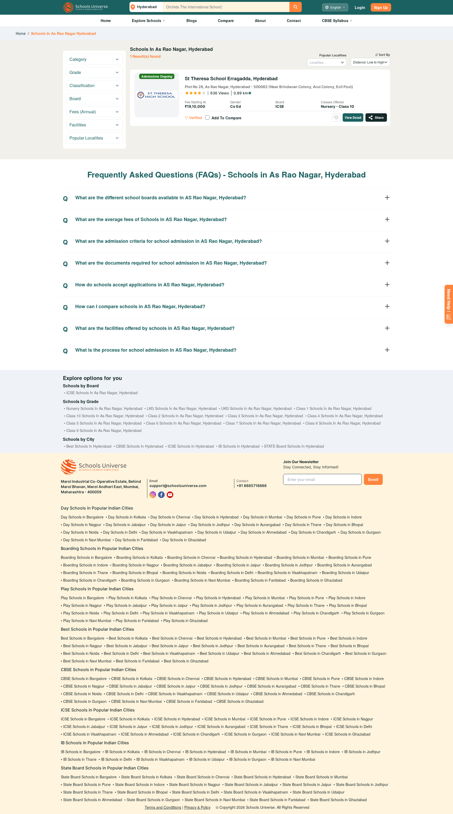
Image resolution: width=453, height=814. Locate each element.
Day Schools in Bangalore (82, 517)
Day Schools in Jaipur (168, 524)
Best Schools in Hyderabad (219, 638)
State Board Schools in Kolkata (146, 776)
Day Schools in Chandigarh (313, 532)
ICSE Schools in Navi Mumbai (295, 734)
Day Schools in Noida (81, 532)
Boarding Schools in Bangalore (86, 557)
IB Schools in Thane (79, 759)
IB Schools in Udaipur (207, 759)
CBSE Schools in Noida (82, 693)
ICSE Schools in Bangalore (83, 718)
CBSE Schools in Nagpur (83, 686)
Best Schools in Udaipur (219, 653)
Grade (75, 72)
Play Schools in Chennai (172, 597)
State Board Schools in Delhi (195, 792)
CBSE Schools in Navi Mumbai (136, 701)
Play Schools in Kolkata (128, 597)
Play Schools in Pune (306, 597)
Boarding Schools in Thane (85, 572)
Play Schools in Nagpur (82, 605)
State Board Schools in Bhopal (142, 792)
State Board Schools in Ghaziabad (338, 799)
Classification (82, 85)
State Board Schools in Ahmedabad (92, 799)
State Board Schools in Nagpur (194, 784)
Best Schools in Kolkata (128, 638)
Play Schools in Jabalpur (126, 605)
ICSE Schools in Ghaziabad (347, 734)
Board (75, 98)
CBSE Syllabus (335, 20)
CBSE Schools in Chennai (178, 678)
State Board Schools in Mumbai (321, 776)
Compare (226, 20)
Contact (294, 20)
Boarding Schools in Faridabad (260, 580)
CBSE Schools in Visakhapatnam (175, 693)
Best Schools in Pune (308, 638)
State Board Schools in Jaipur (306, 784)
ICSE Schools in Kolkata (130, 718)
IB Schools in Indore (323, 751)
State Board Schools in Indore (140, 784)
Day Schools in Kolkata (127, 517)
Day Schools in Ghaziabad (184, 539)
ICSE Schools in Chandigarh (196, 734)
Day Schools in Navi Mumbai (87, 539)
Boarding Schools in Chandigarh (90, 580)
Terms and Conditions (163, 807)
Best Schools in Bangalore (82, 638)
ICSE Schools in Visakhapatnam (89, 734)
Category (78, 59)
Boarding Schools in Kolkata (139, 557)
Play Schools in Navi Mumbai (87, 620)
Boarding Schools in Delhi (232, 572)
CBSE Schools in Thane (320, 686)
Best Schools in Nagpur (82, 645)
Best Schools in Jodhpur (213, 645)
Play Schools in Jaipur (169, 605)
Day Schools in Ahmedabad (264, 532)
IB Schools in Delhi (116, 759)
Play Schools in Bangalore (82, 597)
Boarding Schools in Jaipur (238, 564)
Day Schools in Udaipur (216, 532)
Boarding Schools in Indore (85, 564)
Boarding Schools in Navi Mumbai (202, 580)
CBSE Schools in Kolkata (131, 678)
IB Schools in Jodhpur (362, 751)
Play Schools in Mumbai (265, 597)
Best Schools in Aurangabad (261, 645)
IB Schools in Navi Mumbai (293, 759)
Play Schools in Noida (81, 612)
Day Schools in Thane (303, 524)
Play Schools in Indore (346, 597)
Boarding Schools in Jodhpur (289, 564)
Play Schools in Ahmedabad (266, 612)
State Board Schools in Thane (88, 792)
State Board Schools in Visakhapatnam (256, 792)
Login (360, 7)
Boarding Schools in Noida (184, 572)
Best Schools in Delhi (121, 653)
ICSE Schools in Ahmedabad (145, 734)
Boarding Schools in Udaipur (345, 572)
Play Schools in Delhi (121, 612)
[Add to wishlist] (336, 117)
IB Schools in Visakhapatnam (160, 759)
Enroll (373, 479)
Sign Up (381, 7)
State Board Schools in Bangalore (89, 776)
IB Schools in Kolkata (122, 751)
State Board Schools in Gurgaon (153, 799)
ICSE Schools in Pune (268, 718)
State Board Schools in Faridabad (277, 799)
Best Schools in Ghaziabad (186, 660)
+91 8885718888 (251, 485)
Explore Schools (146, 20)
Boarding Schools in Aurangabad (344, 564)
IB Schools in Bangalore (80, 751)
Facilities (77, 125)
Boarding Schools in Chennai (191, 557)
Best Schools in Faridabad (137, 660)
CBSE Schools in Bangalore (84, 678)
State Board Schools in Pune (87, 784)
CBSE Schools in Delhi (124, 693)
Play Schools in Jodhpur (212, 605)
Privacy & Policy (197, 807)
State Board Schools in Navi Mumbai (215, 799)
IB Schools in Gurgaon (247, 759)
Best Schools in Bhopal (350, 645)
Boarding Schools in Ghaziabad (316, 580)
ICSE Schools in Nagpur (353, 718)
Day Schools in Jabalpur (126, 524)
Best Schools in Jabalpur (126, 645)
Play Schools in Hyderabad (218, 597)
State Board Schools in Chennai (203, 776)
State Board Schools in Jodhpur (362, 784)
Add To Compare (226, 117)
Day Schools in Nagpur (82, 524)
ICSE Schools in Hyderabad (177, 718)
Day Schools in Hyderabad (217, 517)
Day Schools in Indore (343, 517)
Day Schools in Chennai (170, 517)
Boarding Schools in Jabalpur (187, 564)
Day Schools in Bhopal (344, 524)
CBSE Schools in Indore (364, 678)
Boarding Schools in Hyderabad (246, 557)
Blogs (191, 20)
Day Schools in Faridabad (136, 539)
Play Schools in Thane (306, 605)
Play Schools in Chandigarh (316, 612)
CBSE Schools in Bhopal (365, 686)
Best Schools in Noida (81, 653)
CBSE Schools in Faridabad (189, 701)
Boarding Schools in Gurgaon (145, 580)
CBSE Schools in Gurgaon (85, 701)
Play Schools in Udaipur (218, 612)
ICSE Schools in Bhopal (312, 726)
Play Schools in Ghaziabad (185, 620)
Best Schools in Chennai (172, 638)
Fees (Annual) (82, 112)
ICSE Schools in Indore (309, 718)
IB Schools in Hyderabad (205, 751)
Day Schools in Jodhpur (210, 524)
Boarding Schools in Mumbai (300, 557)
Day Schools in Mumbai (262, 517)
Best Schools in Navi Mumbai (87, 660)
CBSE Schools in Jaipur (176, 686)
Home (106, 20)
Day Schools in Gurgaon (361, 532)
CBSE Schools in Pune (321, 678)
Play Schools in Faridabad (137, 620)
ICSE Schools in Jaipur (128, 726)
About (260, 20)
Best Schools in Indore (348, 638)
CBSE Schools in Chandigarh (331, 693)
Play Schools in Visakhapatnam (169, 612)
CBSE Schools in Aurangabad (271, 686)
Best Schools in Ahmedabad (267, 653)
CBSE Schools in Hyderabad (227, 678)
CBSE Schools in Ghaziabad (240, 701)
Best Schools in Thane (307, 645)
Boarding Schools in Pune (349, 557)
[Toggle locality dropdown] (342, 62)
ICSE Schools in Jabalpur (84, 726)
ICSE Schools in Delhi (354, 726)
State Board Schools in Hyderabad (262, 776)
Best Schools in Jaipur (170, 645)
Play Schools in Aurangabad (259, 605)
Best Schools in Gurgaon (365, 653)
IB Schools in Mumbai (248, 751)
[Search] (295, 7)
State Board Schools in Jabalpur (251, 784)
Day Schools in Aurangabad (257, 524)
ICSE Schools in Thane (269, 726)
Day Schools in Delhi (120, 532)
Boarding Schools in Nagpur (135, 564)
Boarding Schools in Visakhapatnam (287, 572)
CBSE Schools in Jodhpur (221, 686)
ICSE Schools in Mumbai (224, 718)
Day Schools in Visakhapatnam (167, 532)
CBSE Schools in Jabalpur (130, 686)
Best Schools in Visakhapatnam (169, 653)
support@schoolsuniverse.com (178, 485)
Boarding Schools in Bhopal (135, 572)
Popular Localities (86, 138)
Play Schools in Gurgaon (364, 612)
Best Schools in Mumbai (266, 638)
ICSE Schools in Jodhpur (172, 726)
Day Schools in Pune (304, 517)
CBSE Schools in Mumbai (277, 678)
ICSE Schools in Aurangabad (221, 726)
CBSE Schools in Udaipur (228, 693)
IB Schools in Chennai (162, 751)
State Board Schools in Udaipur (318, 792)
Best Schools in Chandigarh (318, 653)
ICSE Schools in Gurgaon (245, 734)
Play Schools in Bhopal (348, 605)
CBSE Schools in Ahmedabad (277, 693)
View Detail (353, 117)
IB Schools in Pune (286, 751)
